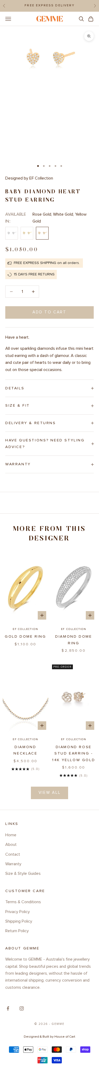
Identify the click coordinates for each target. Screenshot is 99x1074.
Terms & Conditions (23, 902)
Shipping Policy (18, 921)
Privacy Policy (17, 912)
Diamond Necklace (25, 750)
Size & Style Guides (23, 873)
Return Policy (17, 931)
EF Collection (25, 629)
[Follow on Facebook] (8, 1008)
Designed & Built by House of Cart (49, 1036)
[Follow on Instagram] (21, 1008)
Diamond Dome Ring (73, 640)
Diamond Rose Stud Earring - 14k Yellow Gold (73, 753)
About (11, 844)
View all (50, 793)
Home (10, 835)
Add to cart (49, 312)
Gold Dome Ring (25, 636)
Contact (12, 854)
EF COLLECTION (73, 629)
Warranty (13, 864)
